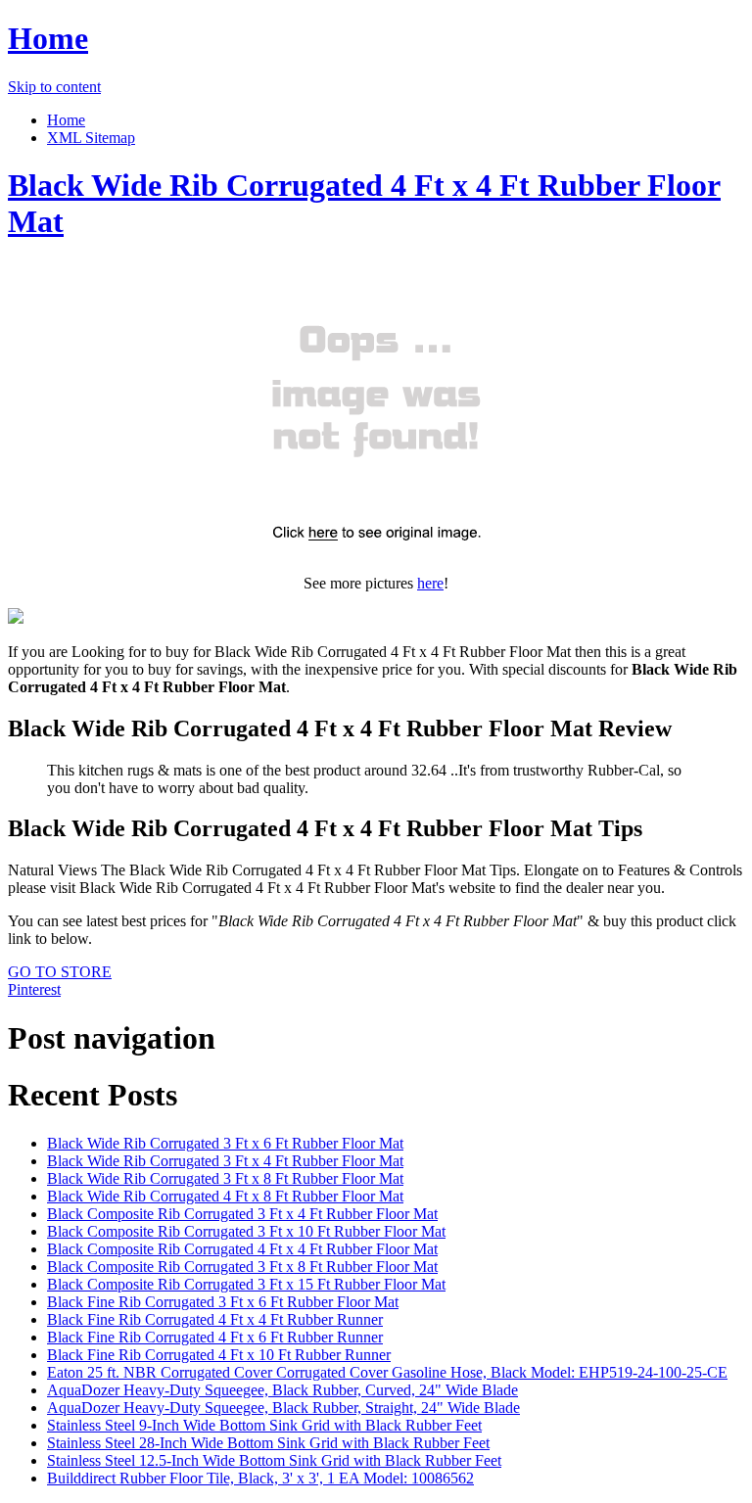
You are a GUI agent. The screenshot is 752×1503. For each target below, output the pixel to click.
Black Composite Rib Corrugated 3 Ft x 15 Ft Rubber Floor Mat (246, 1284)
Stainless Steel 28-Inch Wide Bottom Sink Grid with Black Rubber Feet (268, 1442)
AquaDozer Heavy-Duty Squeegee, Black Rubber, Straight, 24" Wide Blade (283, 1407)
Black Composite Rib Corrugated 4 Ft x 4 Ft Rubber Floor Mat (242, 1249)
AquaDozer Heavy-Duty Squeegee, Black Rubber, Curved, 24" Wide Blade (282, 1390)
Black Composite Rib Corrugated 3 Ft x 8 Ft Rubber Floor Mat (242, 1266)
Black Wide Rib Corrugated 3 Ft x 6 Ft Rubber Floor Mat (225, 1143)
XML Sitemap (91, 137)
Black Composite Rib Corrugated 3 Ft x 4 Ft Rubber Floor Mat (242, 1213)
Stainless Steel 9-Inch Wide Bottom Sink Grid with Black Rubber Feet (264, 1425)
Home (48, 38)
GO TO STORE (60, 971)
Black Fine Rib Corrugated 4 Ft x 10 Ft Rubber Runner (219, 1354)
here (430, 583)
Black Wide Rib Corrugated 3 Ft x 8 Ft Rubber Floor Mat (225, 1178)
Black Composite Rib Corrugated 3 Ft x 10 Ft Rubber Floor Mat (246, 1231)
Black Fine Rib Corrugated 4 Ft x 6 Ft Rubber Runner (215, 1337)
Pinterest (34, 989)
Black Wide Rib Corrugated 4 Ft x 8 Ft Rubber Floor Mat (225, 1196)
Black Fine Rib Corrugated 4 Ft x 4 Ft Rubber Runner (215, 1319)
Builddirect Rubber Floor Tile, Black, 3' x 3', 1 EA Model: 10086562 (260, 1478)
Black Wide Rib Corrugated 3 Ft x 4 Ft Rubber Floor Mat (225, 1160)
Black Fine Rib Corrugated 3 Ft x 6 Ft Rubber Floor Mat (223, 1301)
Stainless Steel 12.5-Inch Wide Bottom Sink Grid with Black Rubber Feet (274, 1460)
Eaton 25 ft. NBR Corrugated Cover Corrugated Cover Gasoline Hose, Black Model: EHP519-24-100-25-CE (387, 1372)
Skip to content (54, 86)
